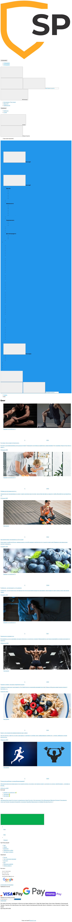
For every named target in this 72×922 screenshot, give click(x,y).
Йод (7, 272)
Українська (3, 108)
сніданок (57, 800)
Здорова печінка (10, 332)
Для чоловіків (9, 277)
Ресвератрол (9, 297)
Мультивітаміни (10, 245)
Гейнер (7, 217)
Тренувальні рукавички (11, 360)
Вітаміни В (8, 248)
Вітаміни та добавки (8, 242)
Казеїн (10, 193)
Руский (5, 112)
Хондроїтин (9, 309)
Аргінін (10, 207)
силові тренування (10, 802)
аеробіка (29, 802)
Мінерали (5, 257)
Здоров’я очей (9, 327)
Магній (7, 260)
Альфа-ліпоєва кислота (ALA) (13, 292)
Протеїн (8, 186)
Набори (5, 847)
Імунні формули (9, 330)
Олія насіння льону (10, 287)
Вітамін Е (8, 253)
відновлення (47, 800)
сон (43, 800)
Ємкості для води (10, 357)
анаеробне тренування (21, 802)
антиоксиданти (38, 800)
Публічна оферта (7, 865)
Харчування (6, 796)
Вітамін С (8, 250)
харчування (4, 800)
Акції (4, 363)
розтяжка (9, 800)
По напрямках (6, 325)
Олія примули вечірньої (11, 289)
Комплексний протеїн (14, 191)
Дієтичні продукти (10, 232)
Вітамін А (8, 247)
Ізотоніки (8, 240)
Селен (7, 269)
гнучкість (31, 800)
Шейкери (8, 355)
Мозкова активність (11, 329)
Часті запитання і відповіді (9, 859)
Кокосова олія (12, 237)
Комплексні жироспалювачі (15, 223)
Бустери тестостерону (11, 230)
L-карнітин (11, 222)
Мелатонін (8, 319)
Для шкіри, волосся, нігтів (12, 337)
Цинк (7, 262)
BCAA (10, 205)
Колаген (8, 305)
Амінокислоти (9, 202)
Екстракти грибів (7, 341)
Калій (7, 265)
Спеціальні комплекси (8, 274)
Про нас (5, 857)
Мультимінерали (10, 258)
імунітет (51, 802)
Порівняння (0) (6, 105)
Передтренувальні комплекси (13, 227)
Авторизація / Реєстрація (9, 102)
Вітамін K (8, 255)
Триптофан (9, 320)
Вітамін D (8, 252)
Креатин (8, 200)
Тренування (6, 794)
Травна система (10, 334)
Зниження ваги (9, 218)
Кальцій (8, 263)
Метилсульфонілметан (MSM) (13, 312)
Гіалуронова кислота (11, 310)
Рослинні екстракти (13, 225)
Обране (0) (5, 103)
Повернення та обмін (8, 850)
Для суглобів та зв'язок (8, 304)
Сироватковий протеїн (14, 190)
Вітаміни (5, 243)
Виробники (5, 362)
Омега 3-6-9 (9, 284)
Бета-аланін (12, 212)
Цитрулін (11, 210)
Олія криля (8, 285)
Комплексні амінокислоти (15, 213)
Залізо (7, 267)
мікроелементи (35, 802)
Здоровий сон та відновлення (10, 317)
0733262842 (4, 60)
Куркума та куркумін (11, 299)
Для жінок (8, 275)
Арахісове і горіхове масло (15, 238)
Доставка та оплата (8, 365)
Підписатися (17, 899)
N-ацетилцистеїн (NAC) (11, 300)
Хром (7, 270)
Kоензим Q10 (9, 294)
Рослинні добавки (10, 339)
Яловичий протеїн (13, 198)
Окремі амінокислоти (14, 215)
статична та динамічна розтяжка (20, 800)
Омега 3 (8, 282)
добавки (41, 802)
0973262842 (6, 64)
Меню (25, 150)
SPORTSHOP (3, 900)
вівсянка (53, 800)
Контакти (5, 367)
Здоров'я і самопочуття (11, 228)
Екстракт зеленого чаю (11, 302)
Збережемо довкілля (8, 864)
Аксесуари (5, 342)
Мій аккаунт (25, 99)
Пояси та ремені (10, 358)
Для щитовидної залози (12, 335)
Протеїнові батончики (14, 235)
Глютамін (11, 208)
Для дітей (8, 279)
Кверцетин (8, 295)
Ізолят (10, 195)
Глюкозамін (8, 307)
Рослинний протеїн (13, 197)
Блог (4, 369)
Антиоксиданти (7, 290)
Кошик (23, 124)
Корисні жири (6, 280)
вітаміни (46, 802)
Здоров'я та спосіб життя (9, 792)
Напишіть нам (33, 920)
